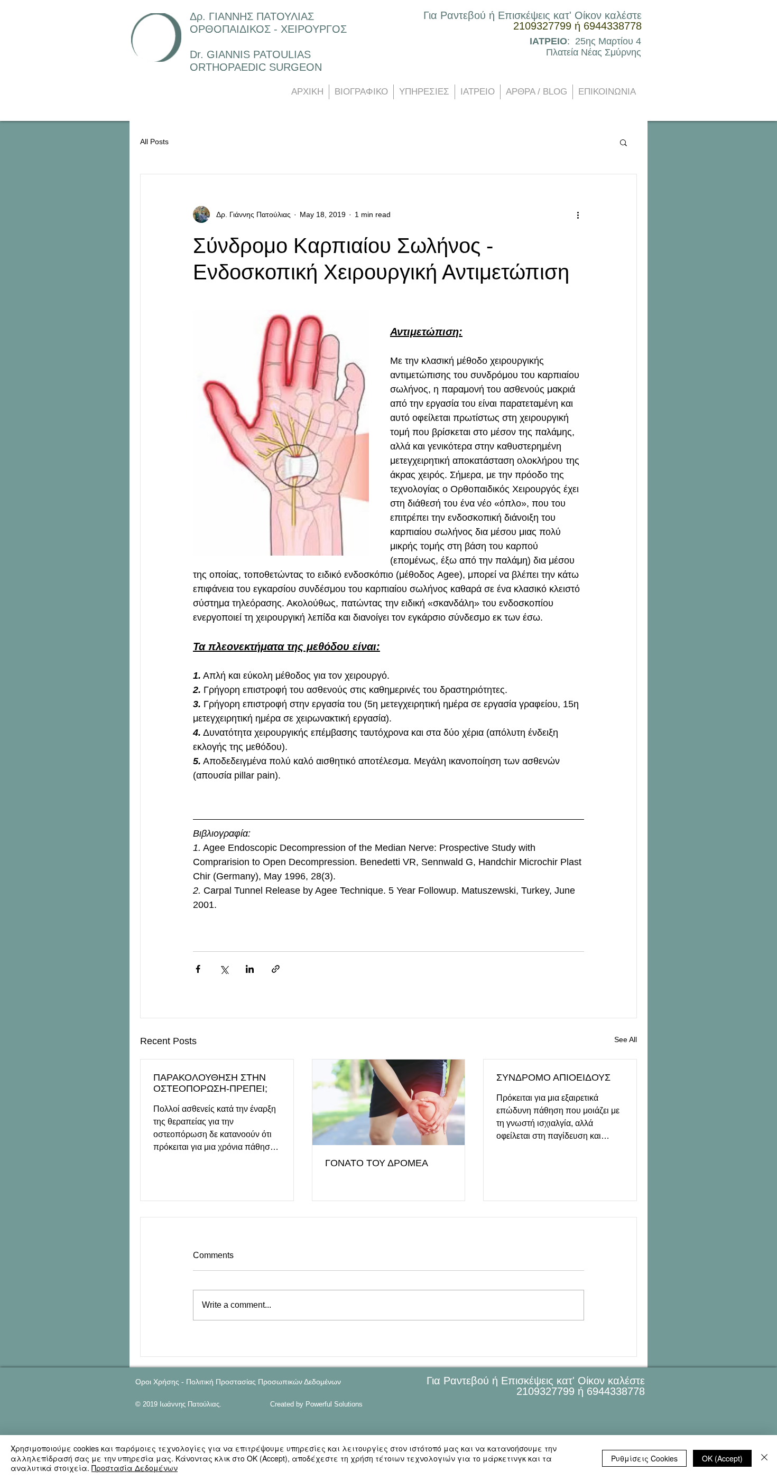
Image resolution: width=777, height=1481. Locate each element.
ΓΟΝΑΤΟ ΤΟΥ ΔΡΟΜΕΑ (376, 1163)
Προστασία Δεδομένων (134, 1468)
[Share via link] (276, 969)
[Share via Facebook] (198, 969)
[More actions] (577, 214)
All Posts (154, 141)
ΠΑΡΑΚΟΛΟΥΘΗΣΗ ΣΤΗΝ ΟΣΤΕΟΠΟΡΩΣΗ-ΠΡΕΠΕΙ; (210, 1083)
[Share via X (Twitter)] (224, 969)
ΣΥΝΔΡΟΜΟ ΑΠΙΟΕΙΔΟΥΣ (553, 1077)
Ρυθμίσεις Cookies (644, 1458)
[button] (623, 142)
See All (625, 1039)
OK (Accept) (722, 1458)
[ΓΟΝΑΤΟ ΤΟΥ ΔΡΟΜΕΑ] (388, 1102)
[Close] (764, 1458)
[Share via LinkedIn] (250, 969)
